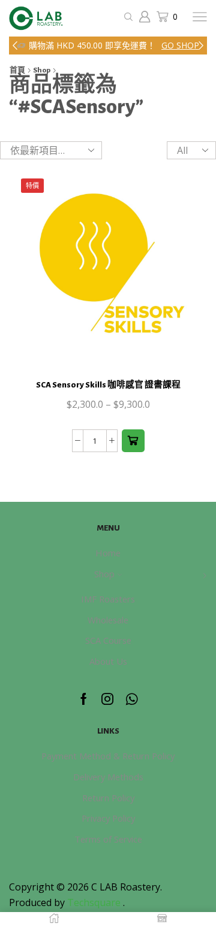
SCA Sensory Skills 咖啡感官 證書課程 (108, 384)
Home (108, 553)
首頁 (17, 70)
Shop (41, 70)
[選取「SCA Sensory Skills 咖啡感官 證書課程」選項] (133, 440)
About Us (108, 661)
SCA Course (108, 640)
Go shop (180, 45)
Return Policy (108, 798)
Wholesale (108, 620)
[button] (15, 45)
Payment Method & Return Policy (108, 756)
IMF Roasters (108, 599)
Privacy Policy (108, 818)
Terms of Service (108, 839)
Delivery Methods (108, 777)
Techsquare (95, 902)
